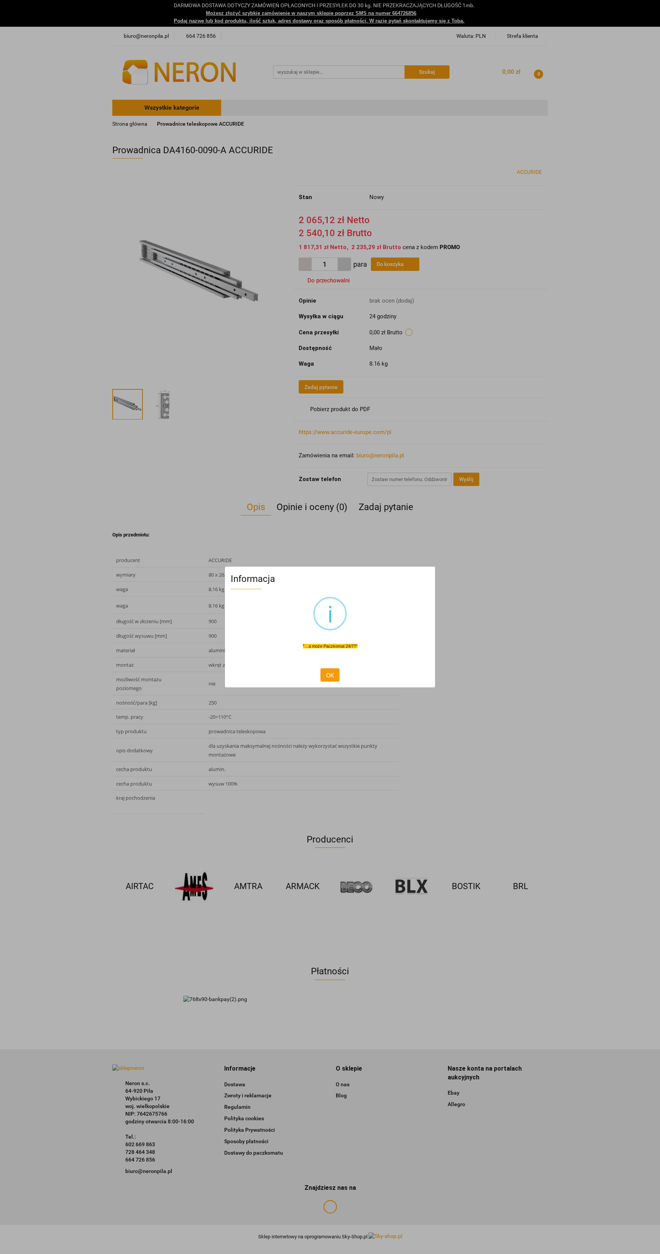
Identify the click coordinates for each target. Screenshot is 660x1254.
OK (330, 675)
